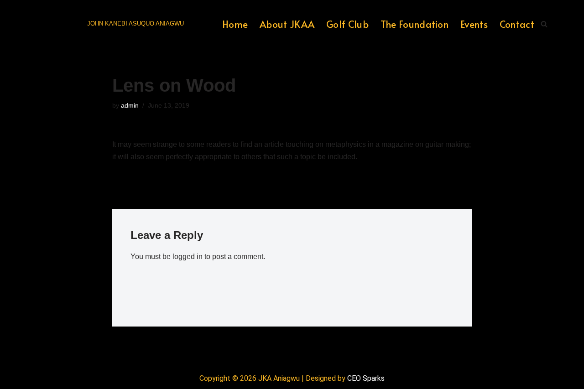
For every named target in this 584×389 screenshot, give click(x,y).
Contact (517, 24)
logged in (187, 256)
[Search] (544, 24)
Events (474, 24)
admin (130, 105)
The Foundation (414, 24)
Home (235, 24)
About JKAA (287, 24)
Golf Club (347, 24)
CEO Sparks (366, 378)
